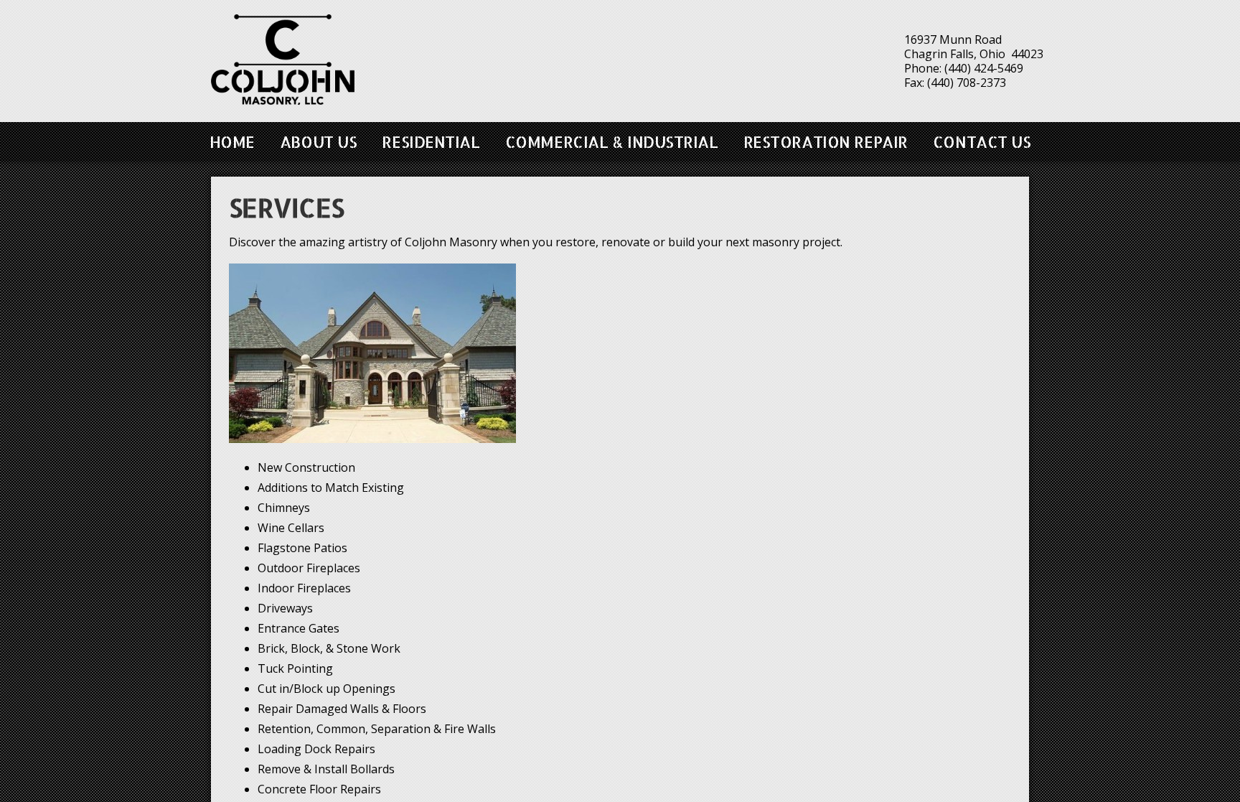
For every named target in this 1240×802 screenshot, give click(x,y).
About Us (318, 141)
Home (232, 141)
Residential (430, 141)
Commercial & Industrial (611, 141)
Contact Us (982, 141)
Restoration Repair (825, 141)
